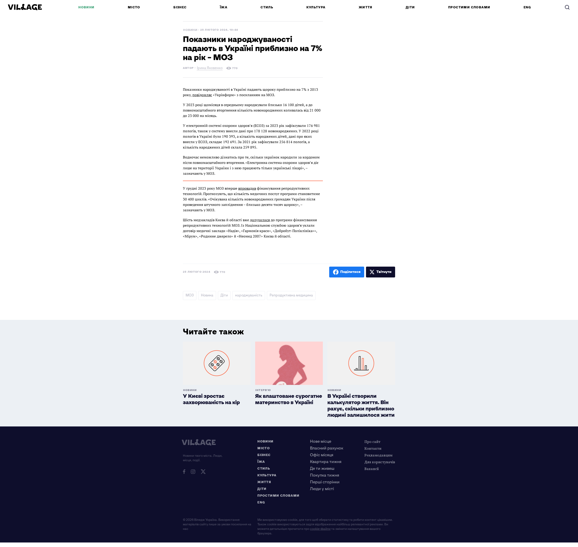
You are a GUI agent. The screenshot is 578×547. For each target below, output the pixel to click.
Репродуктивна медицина (291, 295)
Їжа (223, 7)
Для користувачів (379, 461)
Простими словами (469, 7)
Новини (86, 7)
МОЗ (190, 295)
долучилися (260, 219)
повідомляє (202, 94)
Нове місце (320, 441)
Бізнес (179, 7)
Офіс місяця (321, 455)
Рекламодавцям (378, 455)
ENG (527, 7)
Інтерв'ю (263, 390)
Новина (207, 295)
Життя (366, 7)
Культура (315, 7)
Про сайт (372, 441)
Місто (134, 7)
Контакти (372, 448)
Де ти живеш (322, 468)
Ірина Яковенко (210, 68)
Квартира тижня (325, 461)
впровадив (247, 188)
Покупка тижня (324, 475)
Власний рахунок (326, 448)
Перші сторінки (325, 482)
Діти (410, 7)
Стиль (267, 7)
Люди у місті (322, 488)
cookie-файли (320, 529)
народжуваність (248, 295)
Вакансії (371, 468)
